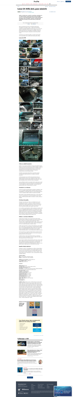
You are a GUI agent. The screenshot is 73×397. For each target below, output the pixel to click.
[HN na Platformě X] (22, 389)
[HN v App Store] (26, 393)
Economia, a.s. (23, 385)
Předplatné (68, 1)
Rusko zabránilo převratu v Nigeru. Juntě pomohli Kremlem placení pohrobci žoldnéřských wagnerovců (34, 351)
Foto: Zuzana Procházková (28, 11)
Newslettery (48, 386)
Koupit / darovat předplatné (50, 384)
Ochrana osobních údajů (41, 384)
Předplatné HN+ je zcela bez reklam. (39, 335)
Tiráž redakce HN (33, 385)
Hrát (32, 307)
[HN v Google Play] (20, 393)
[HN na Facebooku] (23, 389)
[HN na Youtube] (28, 389)
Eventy (47, 385)
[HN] (49, 4)
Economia (32, 386)
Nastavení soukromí (40, 386)
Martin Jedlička (23, 11)
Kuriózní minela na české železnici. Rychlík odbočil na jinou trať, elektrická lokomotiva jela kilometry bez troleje (34, 342)
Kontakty (32, 384)
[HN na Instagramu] (24, 389)
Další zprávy (30, 377)
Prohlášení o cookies (40, 385)
